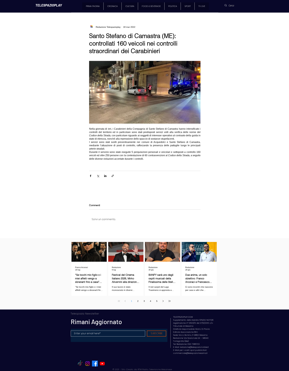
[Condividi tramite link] (112, 175)
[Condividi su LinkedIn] (105, 175)
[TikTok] (80, 363)
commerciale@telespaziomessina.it (190, 353)
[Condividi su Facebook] (90, 175)
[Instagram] (87, 363)
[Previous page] (125, 301)
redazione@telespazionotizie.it (194, 347)
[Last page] (169, 301)
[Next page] (163, 301)
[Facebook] (95, 363)
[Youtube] (102, 363)
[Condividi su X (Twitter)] (97, 175)
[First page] (119, 301)
